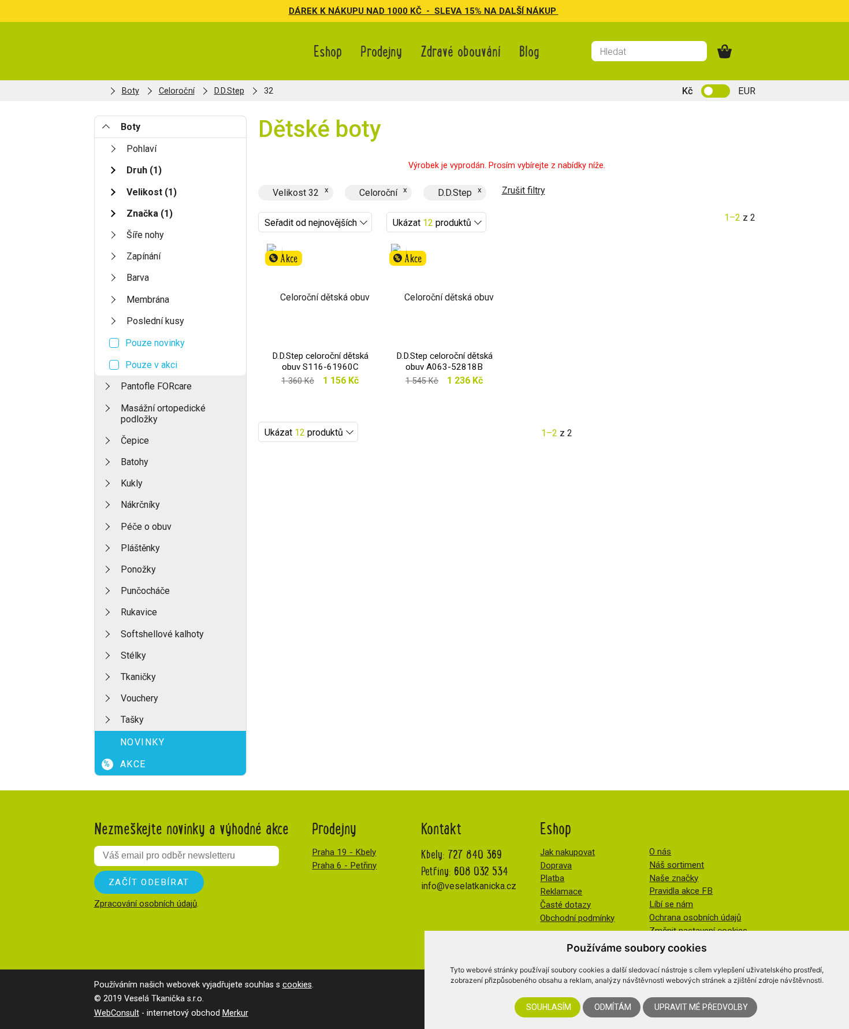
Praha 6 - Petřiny (344, 865)
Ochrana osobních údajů (695, 917)
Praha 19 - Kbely (344, 852)
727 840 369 (475, 854)
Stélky (133, 655)
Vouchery (139, 698)
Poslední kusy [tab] (155, 320)
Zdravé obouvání (460, 50)
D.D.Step (229, 91)
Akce (124, 764)
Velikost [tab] (151, 192)
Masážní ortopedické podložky (163, 414)
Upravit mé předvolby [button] (701, 1007)
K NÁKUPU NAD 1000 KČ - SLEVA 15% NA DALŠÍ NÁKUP (439, 11)
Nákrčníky (140, 504)
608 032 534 (481, 870)
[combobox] (315, 222)
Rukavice (139, 612)
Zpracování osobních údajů (145, 903)
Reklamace (561, 891)
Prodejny (381, 50)
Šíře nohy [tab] (145, 234)
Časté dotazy (565, 905)
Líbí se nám (671, 904)
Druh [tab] (144, 170)
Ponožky (138, 569)
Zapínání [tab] (143, 256)
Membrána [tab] (147, 299)
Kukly (132, 483)
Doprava (556, 865)
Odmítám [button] (612, 1007)
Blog (529, 50)
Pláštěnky (140, 548)
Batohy (134, 461)
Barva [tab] (137, 277)
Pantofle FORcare (156, 386)
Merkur (235, 1013)
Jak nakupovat (567, 852)
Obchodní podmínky (577, 918)
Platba (552, 878)
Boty (130, 91)
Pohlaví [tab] (141, 148)
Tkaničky (138, 676)
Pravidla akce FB (681, 891)
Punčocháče (145, 590)
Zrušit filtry (523, 190)
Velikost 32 (296, 192)
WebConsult (116, 1013)
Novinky (142, 742)
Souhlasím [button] (548, 1007)
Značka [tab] (149, 213)
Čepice (135, 440)
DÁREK (304, 11)
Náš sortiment (676, 865)
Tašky (132, 719)
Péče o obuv (146, 526)
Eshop (328, 50)
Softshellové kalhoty (162, 634)
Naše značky (673, 878)
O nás (660, 851)
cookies (297, 985)
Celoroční (177, 91)
